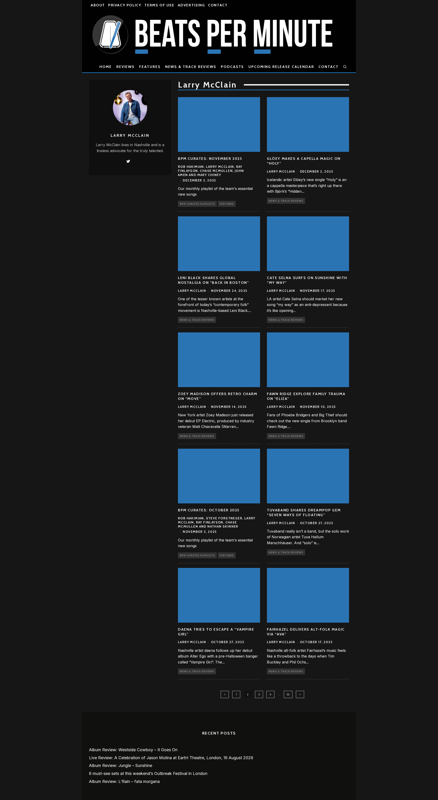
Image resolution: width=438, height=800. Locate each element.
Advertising (191, 5)
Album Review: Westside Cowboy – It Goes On (133, 749)
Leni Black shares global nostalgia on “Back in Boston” (213, 280)
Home (105, 67)
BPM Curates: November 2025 (210, 158)
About (98, 5)
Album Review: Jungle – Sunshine (120, 765)
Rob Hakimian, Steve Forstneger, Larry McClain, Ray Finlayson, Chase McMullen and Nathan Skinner (217, 522)
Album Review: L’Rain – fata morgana (124, 781)
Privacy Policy (124, 5)
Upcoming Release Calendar (281, 67)
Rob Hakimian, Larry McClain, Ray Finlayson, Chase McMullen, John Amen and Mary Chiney (211, 171)
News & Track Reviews (190, 67)
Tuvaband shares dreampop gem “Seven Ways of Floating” (304, 512)
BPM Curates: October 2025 (209, 510)
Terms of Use (159, 5)
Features (149, 67)
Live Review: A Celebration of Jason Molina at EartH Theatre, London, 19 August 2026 (171, 757)
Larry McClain (281, 171)
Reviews (125, 67)
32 (288, 694)
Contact (217, 5)
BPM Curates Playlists (197, 203)
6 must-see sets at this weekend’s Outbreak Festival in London (148, 773)
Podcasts (232, 67)
